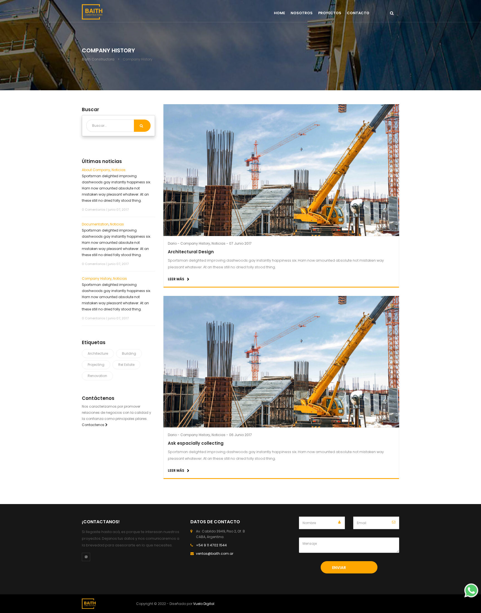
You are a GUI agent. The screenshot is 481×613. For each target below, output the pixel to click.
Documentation (95, 224)
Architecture (98, 353)
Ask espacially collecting (196, 443)
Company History (195, 243)
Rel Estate (126, 364)
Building (129, 353)
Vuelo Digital (203, 603)
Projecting (96, 364)
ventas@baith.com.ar (214, 553)
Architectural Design (191, 252)
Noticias (218, 243)
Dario (172, 243)
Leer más (176, 279)
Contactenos (93, 424)
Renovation (97, 375)
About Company (96, 169)
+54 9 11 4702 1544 (211, 545)
